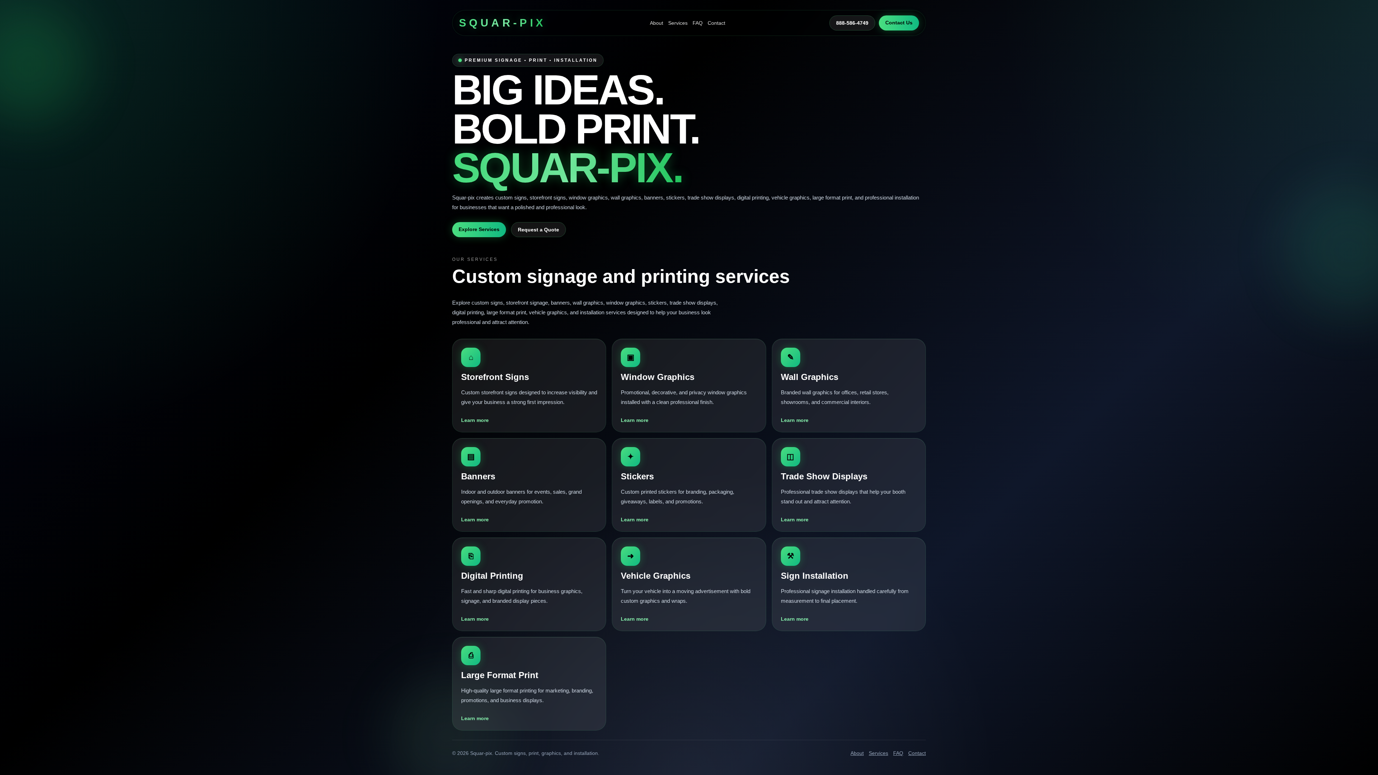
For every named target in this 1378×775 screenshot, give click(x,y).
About (656, 23)
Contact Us (899, 22)
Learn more (475, 420)
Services (678, 23)
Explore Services (479, 229)
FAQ (698, 23)
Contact (716, 23)
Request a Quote (538, 229)
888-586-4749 (852, 23)
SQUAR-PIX (502, 23)
